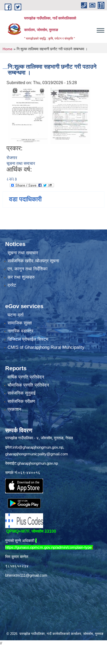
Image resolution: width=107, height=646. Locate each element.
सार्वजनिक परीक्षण (21, 401)
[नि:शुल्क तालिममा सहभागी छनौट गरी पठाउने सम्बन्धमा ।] (28, 115)
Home (7, 49)
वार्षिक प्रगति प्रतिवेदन (26, 377)
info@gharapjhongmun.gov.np (38, 447)
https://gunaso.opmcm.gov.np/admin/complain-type (48, 547)
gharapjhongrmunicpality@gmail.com (36, 454)
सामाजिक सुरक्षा (20, 323)
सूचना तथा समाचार (20, 163)
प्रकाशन (14, 409)
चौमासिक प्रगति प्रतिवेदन (28, 385)
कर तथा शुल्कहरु (21, 277)
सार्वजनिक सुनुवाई (22, 393)
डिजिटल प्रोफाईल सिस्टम (28, 339)
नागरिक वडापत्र (20, 331)
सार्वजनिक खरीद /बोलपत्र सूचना (33, 260)
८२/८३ (11, 179)
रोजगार (11, 157)
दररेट (12, 285)
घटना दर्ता (16, 315)
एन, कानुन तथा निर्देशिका (28, 268)
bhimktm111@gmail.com (26, 575)
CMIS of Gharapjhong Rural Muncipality (46, 347)
